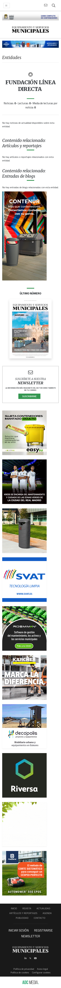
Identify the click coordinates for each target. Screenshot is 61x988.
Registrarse (43, 930)
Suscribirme (29, 396)
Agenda (47, 913)
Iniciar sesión (18, 930)
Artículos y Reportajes (23, 913)
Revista (26, 908)
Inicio (14, 908)
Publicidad (22, 918)
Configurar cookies (41, 972)
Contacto (39, 918)
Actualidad (43, 908)
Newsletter (30, 936)
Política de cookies (20, 972)
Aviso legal (42, 969)
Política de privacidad (23, 969)
